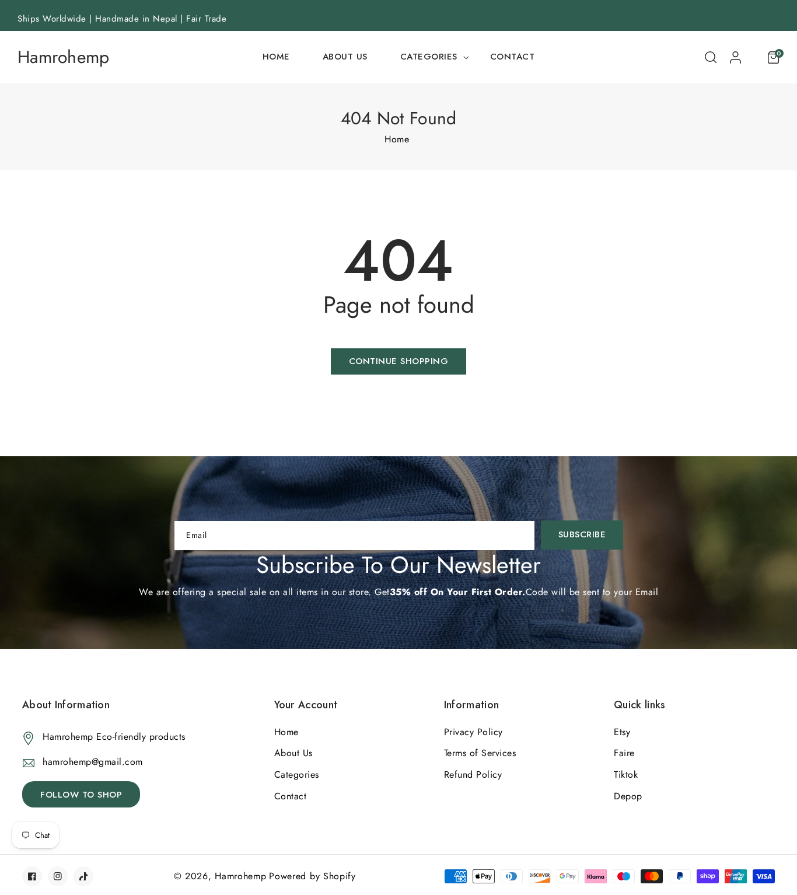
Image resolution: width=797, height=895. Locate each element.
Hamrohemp (240, 876)
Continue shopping (399, 361)
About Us (293, 753)
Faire (624, 753)
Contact (290, 796)
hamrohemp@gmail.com (93, 761)
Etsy (622, 732)
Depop (628, 796)
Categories (296, 774)
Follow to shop (81, 794)
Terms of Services (480, 753)
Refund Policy (473, 774)
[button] (429, 57)
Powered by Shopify (312, 876)
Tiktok (626, 774)
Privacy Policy (473, 732)
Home (396, 139)
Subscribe (582, 534)
